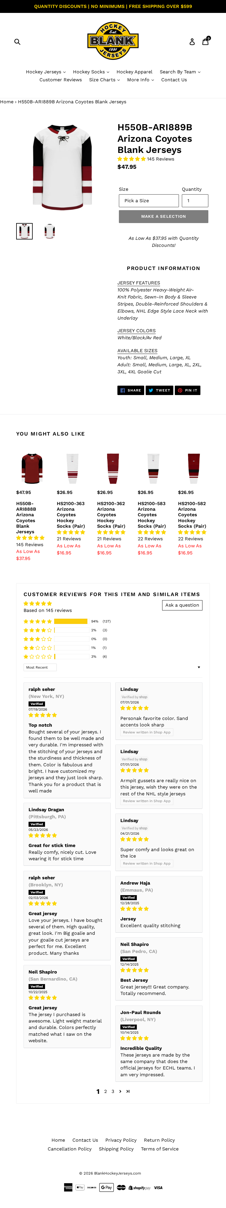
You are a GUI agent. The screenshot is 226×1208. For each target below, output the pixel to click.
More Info (139, 79)
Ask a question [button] (182, 605)
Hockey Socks (89, 72)
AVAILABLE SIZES (137, 350)
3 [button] (113, 1091)
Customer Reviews (60, 79)
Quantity (192, 189)
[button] (132, 159)
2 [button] (105, 1091)
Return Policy (159, 1140)
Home (7, 101)
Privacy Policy (121, 1140)
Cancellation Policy (70, 1149)
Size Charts (103, 79)
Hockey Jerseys (44, 72)
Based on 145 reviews (48, 610)
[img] (67, 715)
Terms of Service (160, 1149)
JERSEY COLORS (136, 330)
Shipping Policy (116, 1149)
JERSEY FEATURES (138, 283)
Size (123, 189)
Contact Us (174, 79)
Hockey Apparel (134, 72)
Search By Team (178, 72)
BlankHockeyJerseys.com (117, 1173)
